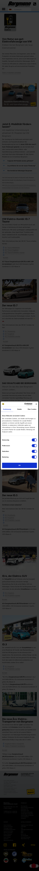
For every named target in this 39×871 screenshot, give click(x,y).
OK (20, 465)
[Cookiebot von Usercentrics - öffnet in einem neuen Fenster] (24, 404)
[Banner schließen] (36, 404)
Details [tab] (19, 409)
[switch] (34, 445)
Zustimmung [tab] (7, 409)
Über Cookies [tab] (32, 409)
